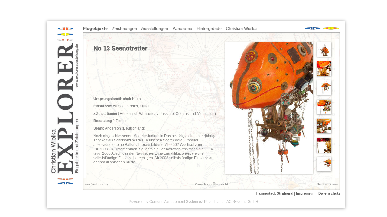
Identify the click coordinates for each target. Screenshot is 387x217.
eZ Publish (207, 202)
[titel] (269, 172)
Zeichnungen (124, 28)
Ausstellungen (154, 28)
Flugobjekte (95, 28)
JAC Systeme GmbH (241, 202)
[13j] (324, 75)
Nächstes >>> (327, 184)
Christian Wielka (241, 28)
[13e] (324, 113)
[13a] (324, 170)
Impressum (306, 193)
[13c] (324, 55)
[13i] (324, 151)
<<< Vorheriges (96, 184)
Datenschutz (329, 193)
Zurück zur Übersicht (211, 184)
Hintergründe (209, 28)
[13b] (324, 94)
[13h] (324, 132)
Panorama (182, 28)
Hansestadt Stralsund (274, 193)
